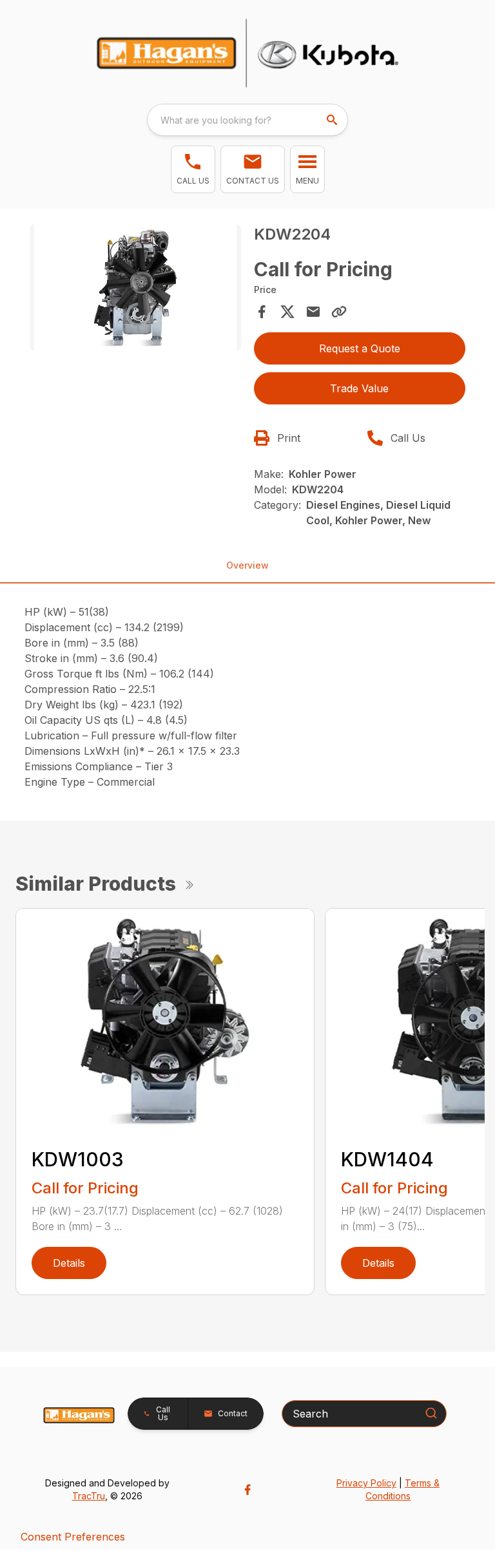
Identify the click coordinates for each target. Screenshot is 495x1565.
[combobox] (247, 119)
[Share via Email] (313, 311)
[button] (193, 169)
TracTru (88, 1495)
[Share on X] (287, 311)
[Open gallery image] (135, 287)
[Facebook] (247, 1489)
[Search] (431, 1413)
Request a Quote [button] (359, 348)
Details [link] (69, 1263)
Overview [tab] (247, 565)
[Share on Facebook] (261, 311)
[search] (333, 120)
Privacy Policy (366, 1482)
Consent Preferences (73, 1536)
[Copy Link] (339, 311)
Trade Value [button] (359, 388)
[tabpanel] (135, 289)
